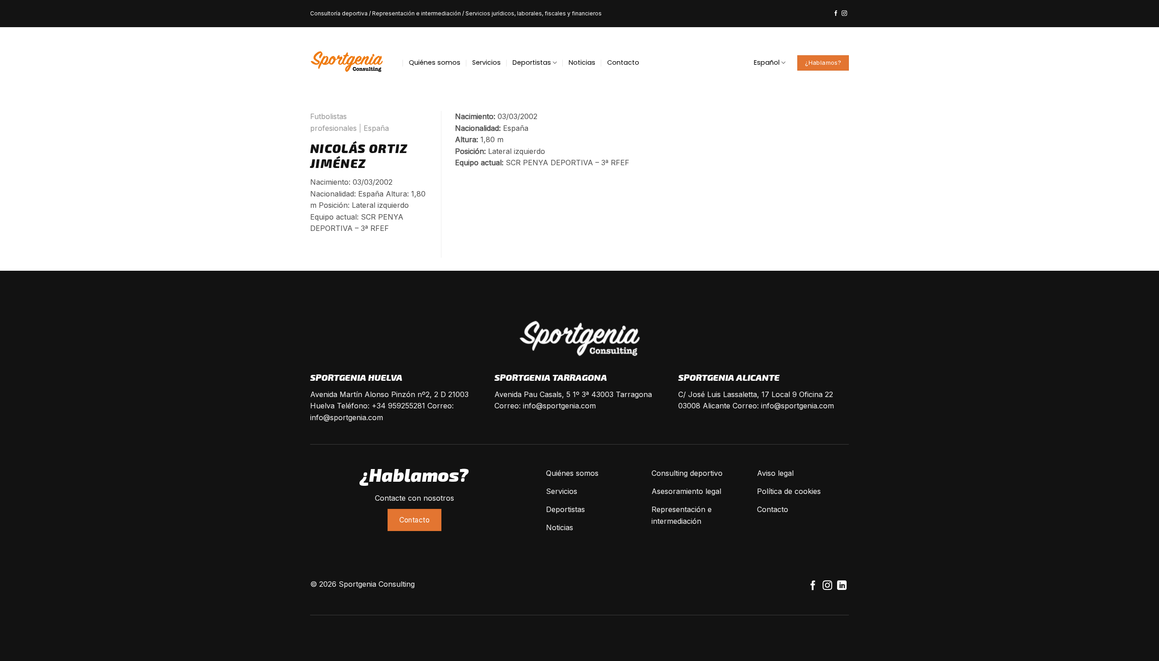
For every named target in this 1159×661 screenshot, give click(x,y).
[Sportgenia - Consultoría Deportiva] (346, 62)
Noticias (582, 62)
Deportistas (531, 62)
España (376, 128)
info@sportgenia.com (346, 417)
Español (767, 62)
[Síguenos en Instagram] (844, 13)
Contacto (623, 62)
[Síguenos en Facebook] (835, 13)
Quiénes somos (434, 62)
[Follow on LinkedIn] (842, 586)
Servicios (486, 62)
